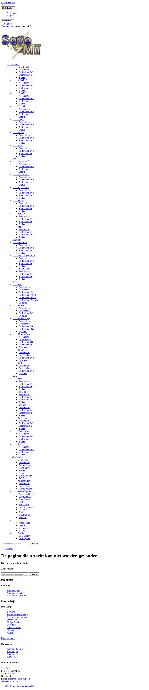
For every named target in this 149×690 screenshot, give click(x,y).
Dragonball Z (25, 496)
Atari (17, 378)
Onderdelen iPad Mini (29, 300)
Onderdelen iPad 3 (27, 297)
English (10, 15)
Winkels (10, 633)
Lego (17, 520)
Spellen (22, 77)
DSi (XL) (19, 106)
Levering (11, 612)
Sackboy (23, 509)
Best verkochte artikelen (18, 595)
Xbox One (20, 242)
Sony (11, 158)
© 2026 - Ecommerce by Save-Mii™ (18, 686)
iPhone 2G (20, 305)
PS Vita (18, 200)
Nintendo (13, 64)
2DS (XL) (20, 93)
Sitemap (10, 630)
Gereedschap (25, 289)
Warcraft (22, 517)
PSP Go (19, 213)
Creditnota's (12, 654)
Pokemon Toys (22, 481)
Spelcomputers (25, 75)
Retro (18, 145)
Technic (22, 530)
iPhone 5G (20, 350)
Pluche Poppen (25, 475)
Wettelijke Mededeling (17, 614)
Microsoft (14, 240)
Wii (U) (18, 119)
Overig (18, 533)
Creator (22, 525)
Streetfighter (24, 515)
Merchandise (15, 457)
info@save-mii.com (21, 678)
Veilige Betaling (14, 622)
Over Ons (11, 625)
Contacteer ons (8, 2)
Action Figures (25, 465)
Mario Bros (24, 504)
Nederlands (12, 13)
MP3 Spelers (24, 536)
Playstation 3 (21, 187)
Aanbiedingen (13, 590)
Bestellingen (12, 651)
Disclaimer (12, 619)
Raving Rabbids (26, 507)
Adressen (11, 657)
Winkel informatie (9, 681)
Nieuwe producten (15, 593)
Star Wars (23, 528)
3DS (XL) (20, 80)
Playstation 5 (21, 161)
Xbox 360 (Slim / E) (24, 255)
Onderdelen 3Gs (26, 329)
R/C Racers (24, 478)
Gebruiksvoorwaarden (17, 617)
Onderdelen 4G (26, 342)
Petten (21, 473)
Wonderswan (21, 431)
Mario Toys (20, 460)
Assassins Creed (26, 494)
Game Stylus (24, 467)
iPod (17, 363)
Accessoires (24, 69)
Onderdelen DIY (26, 72)
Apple (12, 282)
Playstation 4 (21, 174)
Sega (17, 444)
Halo (21, 502)
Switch (18, 132)
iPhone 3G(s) (21, 318)
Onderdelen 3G (26, 326)
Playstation (20, 418)
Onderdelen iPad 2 (27, 295)
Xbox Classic (21, 268)
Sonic (21, 512)
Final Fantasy (25, 499)
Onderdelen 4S (25, 344)
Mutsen (22, 470)
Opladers (23, 302)
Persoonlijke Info (15, 649)
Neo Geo (19, 392)
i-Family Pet (24, 538)
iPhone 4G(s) (21, 334)
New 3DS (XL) (22, 67)
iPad (17, 284)
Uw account (8, 638)
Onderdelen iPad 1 (27, 292)
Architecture (24, 523)
